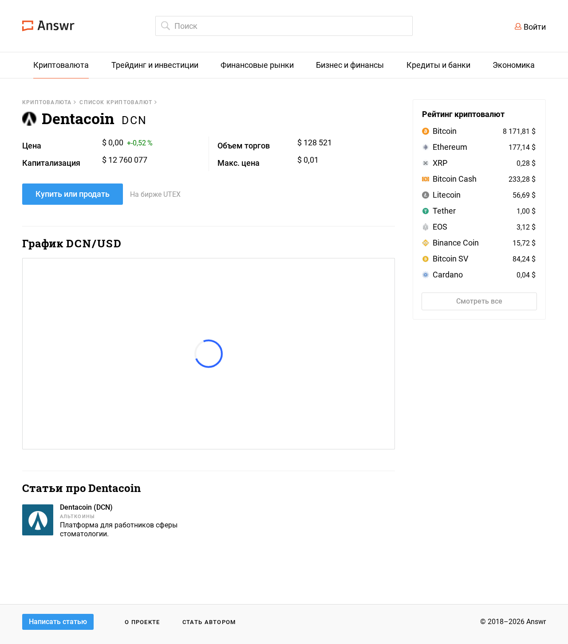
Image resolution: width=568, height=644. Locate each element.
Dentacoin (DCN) (86, 507)
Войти (535, 26)
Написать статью (58, 621)
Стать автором (209, 622)
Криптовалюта (46, 102)
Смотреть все (479, 301)
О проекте (142, 622)
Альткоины (77, 516)
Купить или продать (73, 194)
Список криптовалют (115, 102)
